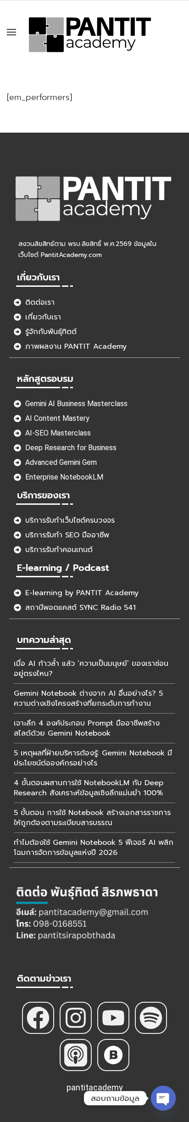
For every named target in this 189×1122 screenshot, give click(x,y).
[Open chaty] (163, 1098)
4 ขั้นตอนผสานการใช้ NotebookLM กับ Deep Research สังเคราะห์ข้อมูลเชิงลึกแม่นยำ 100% (88, 788)
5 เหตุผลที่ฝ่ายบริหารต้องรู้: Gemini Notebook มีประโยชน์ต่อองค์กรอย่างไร (93, 758)
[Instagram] (76, 1018)
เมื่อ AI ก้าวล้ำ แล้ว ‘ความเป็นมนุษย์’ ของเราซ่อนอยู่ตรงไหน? (91, 669)
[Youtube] (113, 1018)
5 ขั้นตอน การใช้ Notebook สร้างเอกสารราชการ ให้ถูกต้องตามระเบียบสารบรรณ (92, 818)
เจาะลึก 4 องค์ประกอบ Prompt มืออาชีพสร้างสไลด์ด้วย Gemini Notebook (87, 728)
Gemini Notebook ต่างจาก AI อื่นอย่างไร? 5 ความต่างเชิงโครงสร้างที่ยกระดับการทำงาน (88, 698)
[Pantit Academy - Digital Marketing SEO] (91, 32)
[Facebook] (38, 1018)
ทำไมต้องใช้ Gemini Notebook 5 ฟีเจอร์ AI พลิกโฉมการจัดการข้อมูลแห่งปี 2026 (93, 847)
